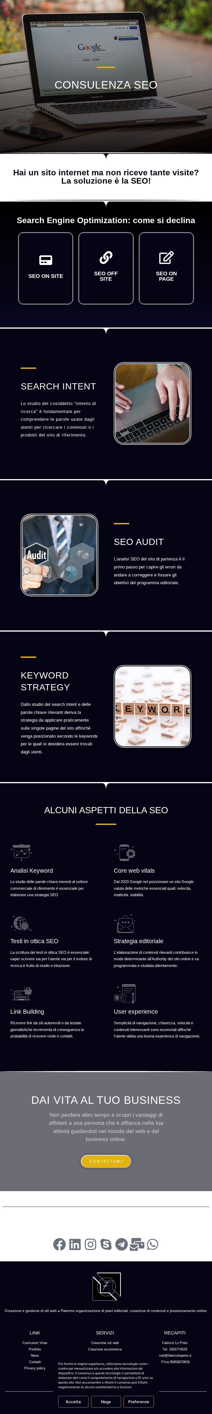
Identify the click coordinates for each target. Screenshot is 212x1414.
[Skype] (106, 1244)
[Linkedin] (75, 1244)
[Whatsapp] (152, 1244)
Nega (106, 1401)
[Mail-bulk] (137, 1244)
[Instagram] (90, 1244)
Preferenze (138, 1401)
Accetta (73, 1401)
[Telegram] (121, 1244)
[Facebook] (59, 1244)
